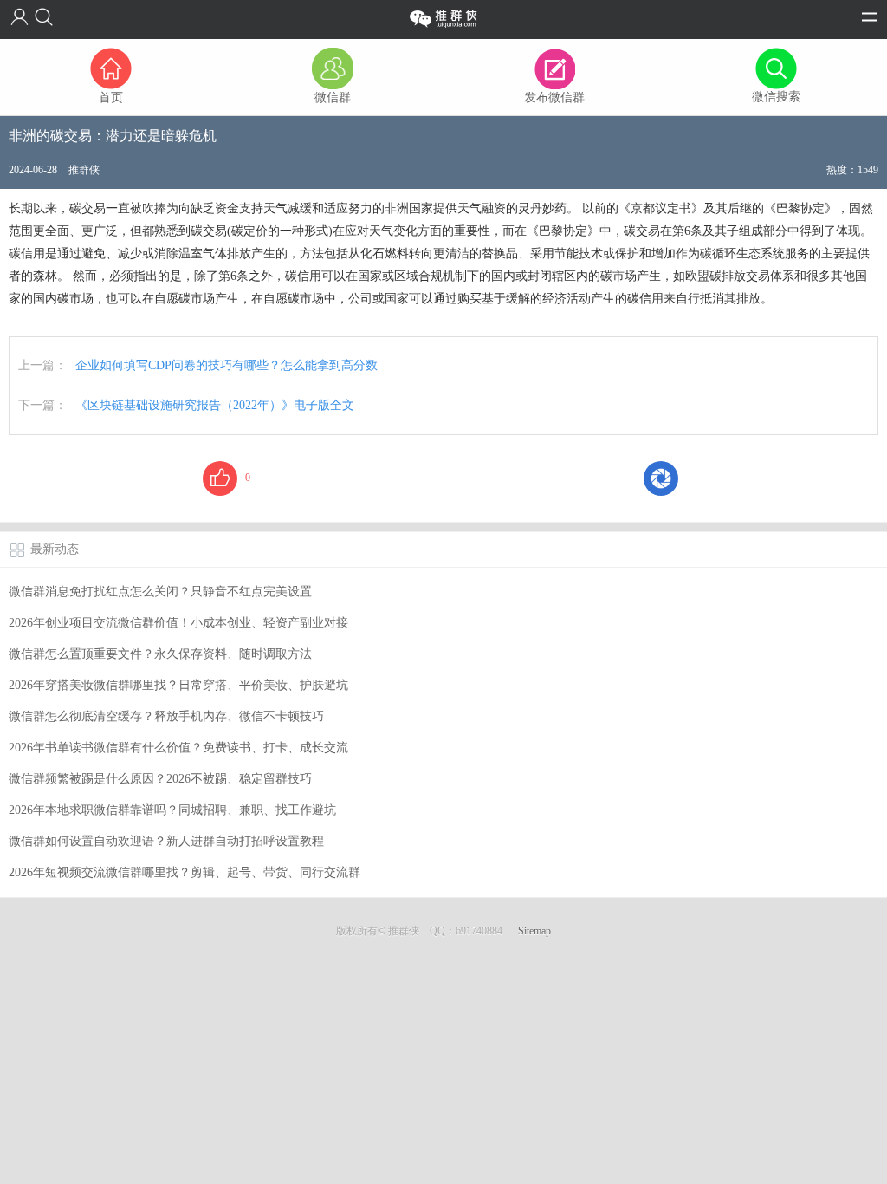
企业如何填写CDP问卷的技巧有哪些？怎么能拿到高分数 (226, 365)
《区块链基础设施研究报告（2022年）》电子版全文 (214, 405)
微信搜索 (776, 96)
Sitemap (534, 931)
